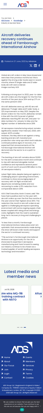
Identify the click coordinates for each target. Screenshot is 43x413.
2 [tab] (21, 327)
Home (7, 357)
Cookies (30, 377)
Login (6, 373)
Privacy (29, 369)
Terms (29, 373)
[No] (40, 406)
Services (30, 365)
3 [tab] (25, 327)
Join (6, 369)
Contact (8, 377)
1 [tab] (18, 327)
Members (30, 361)
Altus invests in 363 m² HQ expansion (22, 295)
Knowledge (18, 20)
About (7, 361)
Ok (22, 410)
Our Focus (9, 365)
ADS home (5, 20)
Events (29, 357)
